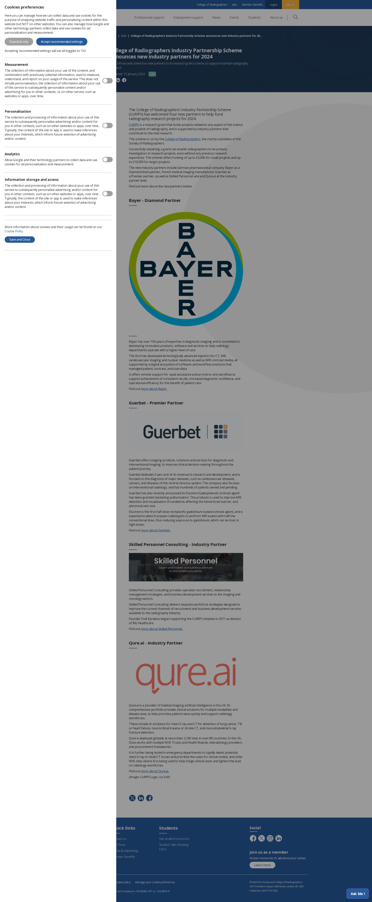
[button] (357, 893)
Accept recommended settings (62, 41)
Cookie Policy (14, 231)
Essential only (18, 41)
